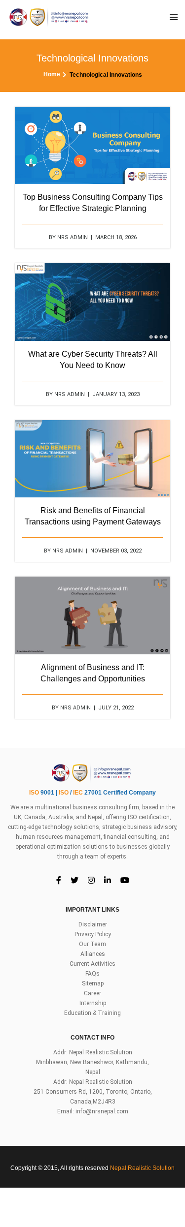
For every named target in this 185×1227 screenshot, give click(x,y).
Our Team (92, 944)
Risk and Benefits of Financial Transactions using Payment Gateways (93, 516)
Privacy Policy (92, 934)
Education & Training (92, 1013)
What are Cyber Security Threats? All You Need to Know (92, 359)
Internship (92, 1003)
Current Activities (92, 963)
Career (92, 993)
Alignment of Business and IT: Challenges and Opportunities (92, 673)
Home (51, 74)
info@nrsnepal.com (101, 1111)
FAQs (92, 973)
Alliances (92, 954)
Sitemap (93, 983)
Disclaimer (92, 924)
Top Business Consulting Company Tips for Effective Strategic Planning (93, 203)
